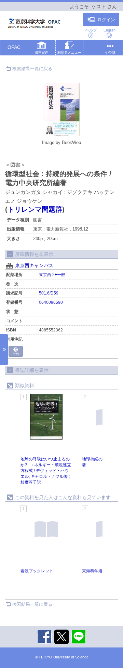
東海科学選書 (94, 570)
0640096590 (51, 302)
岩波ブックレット (36, 570)
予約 (16, 354)
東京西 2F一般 (52, 274)
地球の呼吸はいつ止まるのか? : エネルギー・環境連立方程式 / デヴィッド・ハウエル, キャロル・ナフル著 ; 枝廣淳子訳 (45, 471)
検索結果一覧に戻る (32, 68)
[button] (41, 48)
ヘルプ (91, 30)
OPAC (14, 47)
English (109, 30)
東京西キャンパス (34, 265)
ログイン (106, 19)
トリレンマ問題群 (35, 209)
